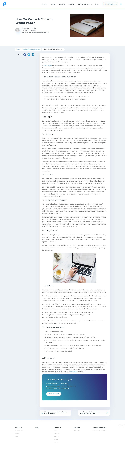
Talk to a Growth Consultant (100, 430)
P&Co (55, 430)
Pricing (53, 4)
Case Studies (57, 433)
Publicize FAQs (19, 430)
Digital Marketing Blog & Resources (31, 49)
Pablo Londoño (30, 28)
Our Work (71, 4)
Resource (76, 427)
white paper (48, 65)
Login (97, 4)
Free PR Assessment (100, 427)
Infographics (76, 430)
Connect (56, 442)
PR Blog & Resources (84, 4)
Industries (56, 436)
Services (44, 4)
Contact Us (18, 433)
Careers (17, 436)
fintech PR (73, 372)
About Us (62, 4)
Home (18, 49)
